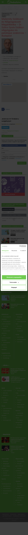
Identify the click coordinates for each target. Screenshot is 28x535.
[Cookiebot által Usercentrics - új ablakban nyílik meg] (19, 246)
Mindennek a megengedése (14, 277)
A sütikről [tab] (23, 250)
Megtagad (14, 287)
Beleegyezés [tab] (5, 250)
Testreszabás (13, 282)
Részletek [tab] (14, 250)
